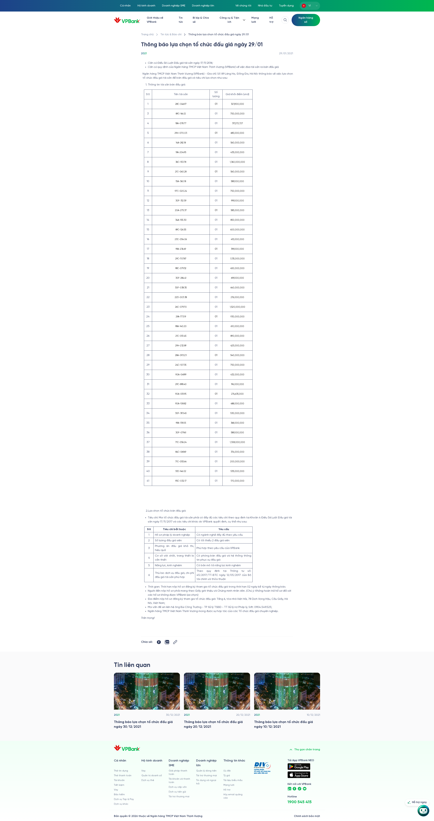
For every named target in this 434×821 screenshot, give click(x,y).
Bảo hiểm (119, 794)
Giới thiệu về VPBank (155, 19)
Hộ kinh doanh (146, 5)
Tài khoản (119, 780)
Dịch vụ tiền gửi (177, 792)
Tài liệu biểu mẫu (232, 780)
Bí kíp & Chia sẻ (201, 19)
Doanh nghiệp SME (173, 5)
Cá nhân (125, 5)
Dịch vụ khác (121, 804)
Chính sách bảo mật (307, 816)
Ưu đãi (227, 771)
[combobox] (310, 6)
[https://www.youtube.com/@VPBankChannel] (305, 789)
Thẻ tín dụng (121, 771)
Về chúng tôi (243, 5)
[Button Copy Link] (175, 642)
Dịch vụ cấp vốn (178, 787)
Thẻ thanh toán (122, 775)
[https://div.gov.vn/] (262, 768)
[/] (127, 20)
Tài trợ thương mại (179, 796)
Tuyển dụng (286, 5)
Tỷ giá (226, 775)
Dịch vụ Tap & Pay (124, 799)
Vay (116, 790)
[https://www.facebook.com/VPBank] (294, 789)
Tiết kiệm (119, 785)
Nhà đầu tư (265, 5)
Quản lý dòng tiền (206, 771)
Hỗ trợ (271, 19)
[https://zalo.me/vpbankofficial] (289, 789)
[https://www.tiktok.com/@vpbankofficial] (299, 789)
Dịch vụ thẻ (147, 780)
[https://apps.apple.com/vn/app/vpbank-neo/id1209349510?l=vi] (299, 774)
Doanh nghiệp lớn (203, 5)
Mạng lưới (255, 19)
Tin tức (181, 19)
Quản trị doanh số (151, 775)
